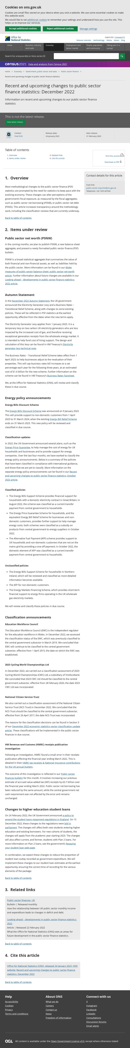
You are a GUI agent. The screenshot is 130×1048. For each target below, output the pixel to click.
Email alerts (92, 1025)
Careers (50, 1005)
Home (9, 45)
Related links (57, 155)
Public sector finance (70, 71)
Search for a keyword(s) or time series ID (25, 56)
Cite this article (58, 158)
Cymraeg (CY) (120, 37)
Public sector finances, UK (21, 900)
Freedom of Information (58, 1017)
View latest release (15, 122)
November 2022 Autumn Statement (31, 300)
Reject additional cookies (60, 28)
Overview (13, 155)
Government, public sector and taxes (41, 71)
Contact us (51, 1009)
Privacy (9, 1009)
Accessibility (11, 1001)
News (49, 1013)
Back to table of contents (18, 217)
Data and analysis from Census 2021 (47, 64)
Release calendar (84, 40)
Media (109, 40)
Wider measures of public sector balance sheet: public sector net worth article (39, 271)
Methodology (98, 40)
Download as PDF (112, 162)
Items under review (17, 158)
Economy (18, 71)
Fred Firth (18, 136)
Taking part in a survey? (113, 46)
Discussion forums (96, 1021)
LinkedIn (90, 1013)
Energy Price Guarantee (17, 447)
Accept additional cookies (23, 28)
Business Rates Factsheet (60, 375)
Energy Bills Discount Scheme (25, 411)
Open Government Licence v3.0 (67, 1041)
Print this (113, 156)
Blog (123, 40)
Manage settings (88, 28)
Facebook (91, 1009)
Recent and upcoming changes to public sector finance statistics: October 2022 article (41, 475)
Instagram (91, 1005)
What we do (52, 1001)
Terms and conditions (16, 1013)
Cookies (9, 1005)
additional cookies (37, 19)
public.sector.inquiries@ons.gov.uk (101, 188)
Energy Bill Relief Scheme (63, 419)
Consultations (93, 1017)
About (116, 40)
